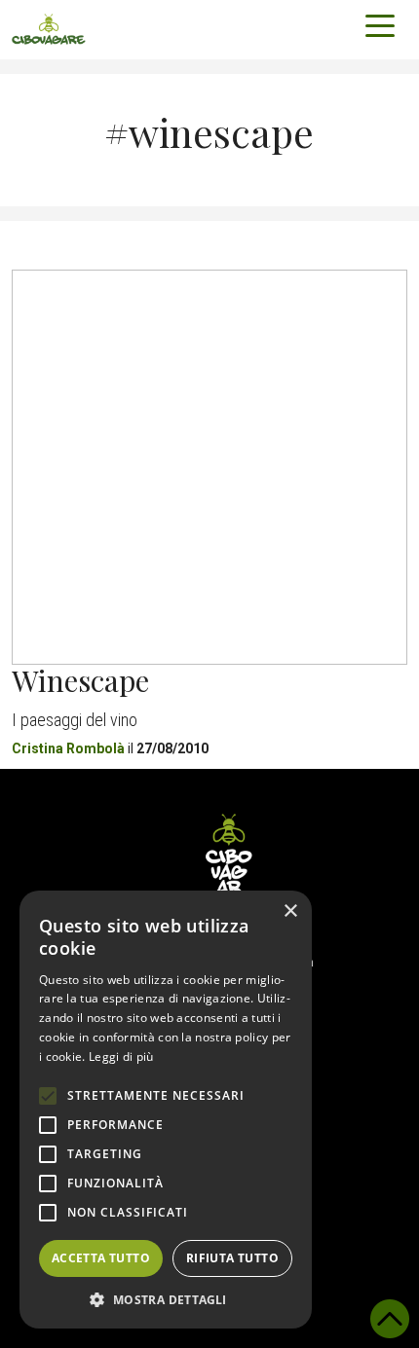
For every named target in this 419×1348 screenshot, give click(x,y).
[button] (165, 1299)
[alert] (165, 1110)
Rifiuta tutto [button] (232, 1258)
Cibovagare (49, 29)
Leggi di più (121, 1056)
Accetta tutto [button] (101, 1258)
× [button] (290, 911)
